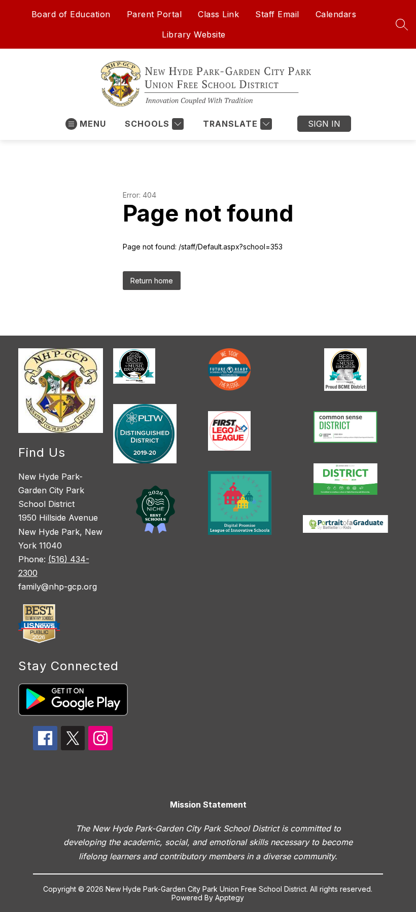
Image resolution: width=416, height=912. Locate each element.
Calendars (336, 14)
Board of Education (71, 14)
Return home (151, 280)
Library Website (194, 34)
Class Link (218, 14)
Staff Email (277, 14)
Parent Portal (154, 14)
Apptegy (229, 897)
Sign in (324, 124)
